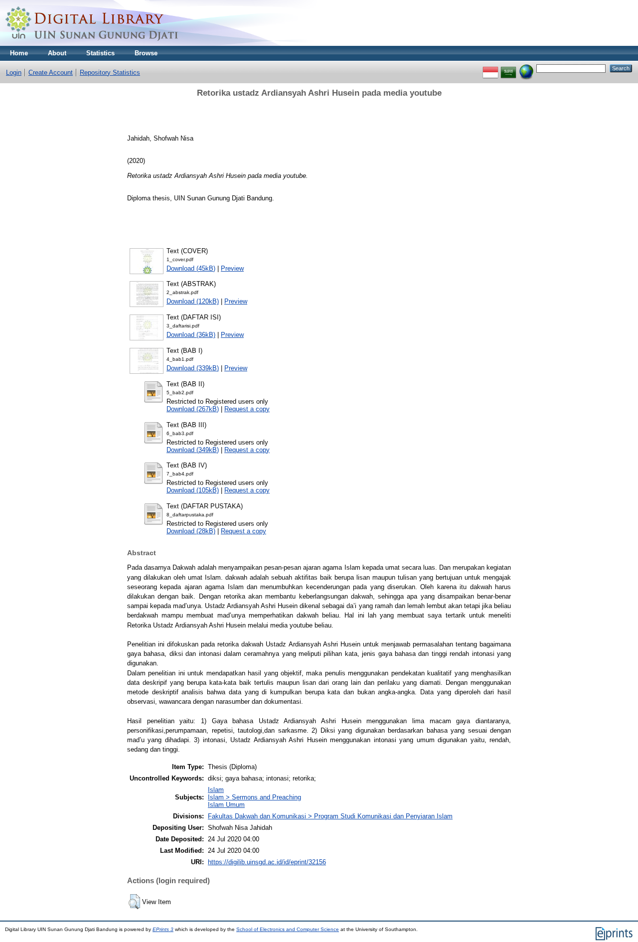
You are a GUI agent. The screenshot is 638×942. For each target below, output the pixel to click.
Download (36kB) (190, 334)
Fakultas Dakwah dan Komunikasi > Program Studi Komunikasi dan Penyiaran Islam (330, 816)
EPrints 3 (163, 929)
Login (13, 72)
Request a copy (247, 409)
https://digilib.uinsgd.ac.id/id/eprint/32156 (267, 862)
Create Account (50, 72)
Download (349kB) (192, 450)
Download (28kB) (190, 531)
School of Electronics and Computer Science (287, 929)
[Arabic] (508, 68)
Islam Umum (226, 804)
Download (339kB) (192, 368)
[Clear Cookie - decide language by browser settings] (526, 68)
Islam (216, 789)
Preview (232, 268)
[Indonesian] (490, 68)
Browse (146, 53)
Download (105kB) (192, 490)
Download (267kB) (192, 409)
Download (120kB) (192, 301)
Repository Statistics (110, 72)
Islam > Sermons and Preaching (254, 797)
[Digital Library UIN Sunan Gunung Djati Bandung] (92, 43)
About (57, 53)
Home (19, 53)
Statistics (100, 53)
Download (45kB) (190, 268)
